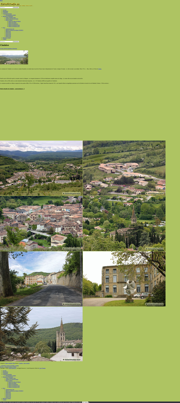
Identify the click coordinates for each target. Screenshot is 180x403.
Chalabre (21, 363)
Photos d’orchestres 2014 (14, 25)
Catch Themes (42, 368)
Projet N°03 (8, 35)
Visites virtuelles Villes (11, 17)
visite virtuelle (26, 363)
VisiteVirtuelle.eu (12, 368)
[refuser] (88, 402)
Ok (83, 402)
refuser (86, 402)
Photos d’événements (13, 23)
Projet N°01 (8, 32)
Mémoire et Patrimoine (8, 16)
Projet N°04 (8, 36)
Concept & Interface (7, 13)
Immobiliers (5, 11)
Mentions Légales (7, 37)
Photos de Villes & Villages (14, 21)
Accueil (4, 10)
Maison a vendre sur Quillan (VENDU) (14, 30)
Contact (4, 39)
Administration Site (10, 29)
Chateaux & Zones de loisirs (12, 18)
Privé (4, 27)
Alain (15, 48)
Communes (5, 12)
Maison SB (8, 31)
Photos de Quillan (12, 22)
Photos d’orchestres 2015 (14, 26)
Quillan (99, 69)
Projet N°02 (8, 34)
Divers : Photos (9, 20)
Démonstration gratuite (11, 15)
